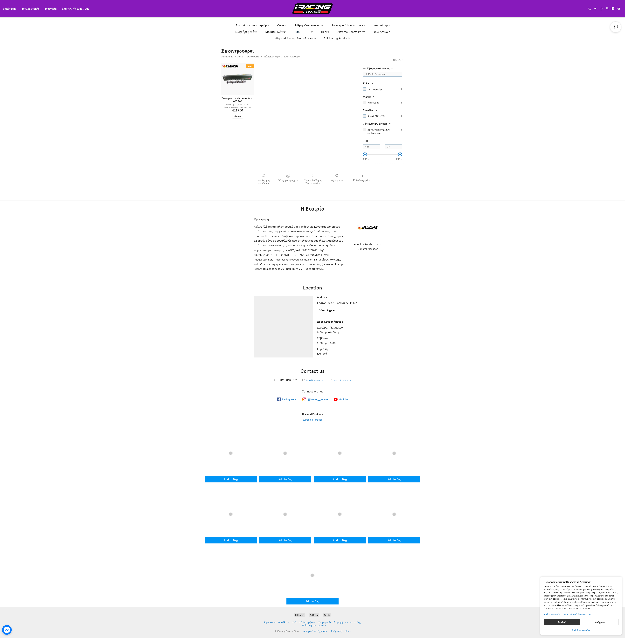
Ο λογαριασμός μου (288, 180)
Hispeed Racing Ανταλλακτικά (295, 38)
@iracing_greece (312, 419)
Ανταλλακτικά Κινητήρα (252, 25)
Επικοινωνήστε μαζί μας (75, 8)
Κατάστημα (9, 8)
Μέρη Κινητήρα (272, 56)
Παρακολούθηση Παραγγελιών (312, 181)
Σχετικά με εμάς (30, 8)
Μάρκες (282, 25)
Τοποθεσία (50, 8)
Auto (296, 32)
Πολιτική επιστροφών (314, 625)
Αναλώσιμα (382, 25)
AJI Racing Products (337, 38)
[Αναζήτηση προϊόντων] (615, 27)
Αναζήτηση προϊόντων (264, 181)
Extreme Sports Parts (351, 32)
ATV (310, 32)
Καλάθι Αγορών (361, 180)
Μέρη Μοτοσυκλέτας (309, 25)
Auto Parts (253, 56)
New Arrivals (381, 32)
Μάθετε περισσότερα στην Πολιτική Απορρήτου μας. (568, 614)
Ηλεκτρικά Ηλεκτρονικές (349, 25)
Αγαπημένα (337, 180)
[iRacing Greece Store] (312, 9)
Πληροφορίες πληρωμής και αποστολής (339, 622)
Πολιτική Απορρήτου (303, 622)
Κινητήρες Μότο (246, 32)
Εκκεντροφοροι (292, 56)
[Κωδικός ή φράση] (365, 74)
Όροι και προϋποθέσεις (277, 622)
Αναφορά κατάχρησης (315, 631)
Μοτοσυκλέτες (275, 32)
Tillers (325, 32)
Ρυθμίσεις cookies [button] (581, 630)
